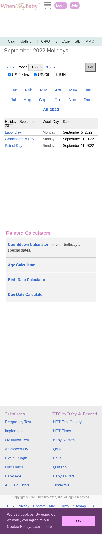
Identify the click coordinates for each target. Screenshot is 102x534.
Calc (11, 41)
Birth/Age (62, 41)
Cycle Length (16, 458)
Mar (43, 90)
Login (60, 5)
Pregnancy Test (18, 422)
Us (92, 506)
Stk (77, 41)
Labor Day (13, 132)
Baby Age (13, 476)
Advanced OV (16, 449)
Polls (57, 458)
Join (74, 5)
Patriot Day (13, 145)
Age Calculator (21, 265)
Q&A (57, 449)
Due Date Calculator (26, 294)
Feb (28, 90)
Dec (87, 99)
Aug (27, 99)
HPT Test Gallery (67, 422)
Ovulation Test (17, 440)
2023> (50, 67)
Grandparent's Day (19, 139)
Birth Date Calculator (26, 280)
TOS (10, 506)
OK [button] (78, 521)
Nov (72, 99)
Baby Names (64, 440)
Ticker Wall (62, 485)
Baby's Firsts (63, 476)
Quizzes (60, 467)
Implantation (15, 431)
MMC (89, 41)
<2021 (11, 67)
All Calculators (17, 485)
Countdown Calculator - (46, 247)
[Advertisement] (51, 24)
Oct (57, 99)
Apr (58, 90)
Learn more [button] (42, 526)
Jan (13, 90)
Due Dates (14, 467)
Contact (39, 506)
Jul (13, 99)
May (73, 90)
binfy (65, 506)
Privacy (23, 506)
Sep (42, 99)
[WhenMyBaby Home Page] (20, 9)
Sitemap (79, 506)
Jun (88, 90)
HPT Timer (62, 431)
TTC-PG (43, 41)
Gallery (26, 41)
